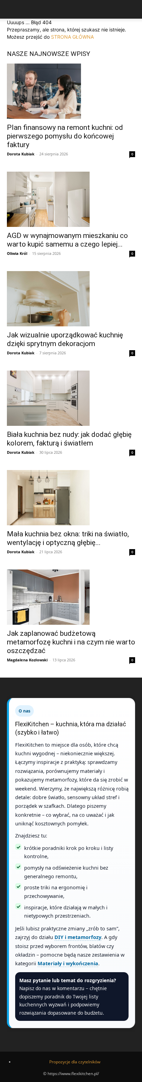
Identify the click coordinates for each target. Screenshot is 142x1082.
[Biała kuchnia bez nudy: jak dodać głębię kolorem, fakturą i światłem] (71, 398)
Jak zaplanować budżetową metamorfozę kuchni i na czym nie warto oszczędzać (71, 642)
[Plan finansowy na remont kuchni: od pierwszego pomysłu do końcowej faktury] (71, 91)
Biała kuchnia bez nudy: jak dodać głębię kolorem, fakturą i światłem (69, 438)
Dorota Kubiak (20, 153)
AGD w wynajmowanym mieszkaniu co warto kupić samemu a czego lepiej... (67, 239)
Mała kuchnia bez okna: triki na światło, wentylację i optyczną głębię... (68, 538)
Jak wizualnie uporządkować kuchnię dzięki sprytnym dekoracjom (65, 339)
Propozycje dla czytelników (74, 1062)
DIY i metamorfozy (77, 936)
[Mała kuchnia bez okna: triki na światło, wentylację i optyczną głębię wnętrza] (71, 497)
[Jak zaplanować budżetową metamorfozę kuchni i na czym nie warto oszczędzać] (71, 597)
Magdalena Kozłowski (27, 659)
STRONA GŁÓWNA (72, 37)
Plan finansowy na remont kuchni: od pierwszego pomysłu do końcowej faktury (65, 136)
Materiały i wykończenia (68, 963)
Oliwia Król (17, 253)
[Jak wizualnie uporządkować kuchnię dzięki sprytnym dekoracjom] (71, 298)
